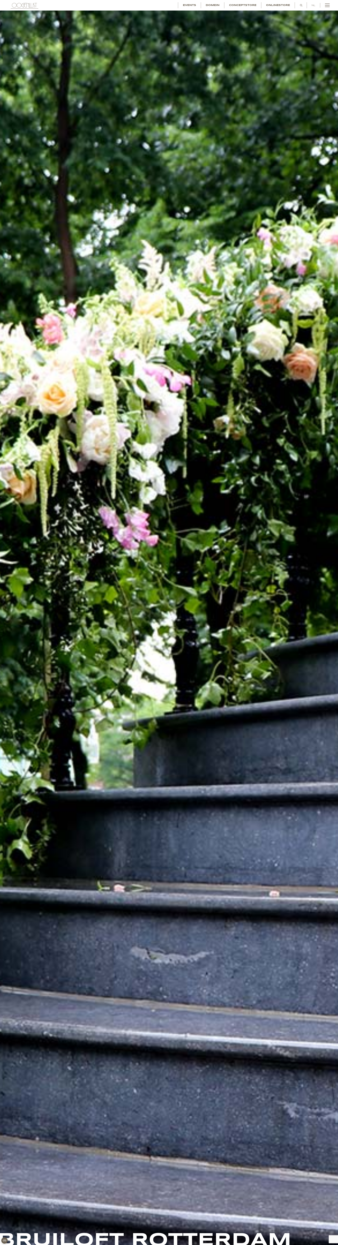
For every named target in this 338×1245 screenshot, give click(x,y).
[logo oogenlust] (24, 5)
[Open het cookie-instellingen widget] (4, 1240)
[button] (301, 5)
